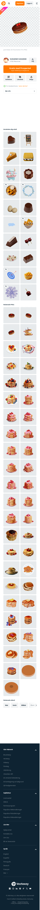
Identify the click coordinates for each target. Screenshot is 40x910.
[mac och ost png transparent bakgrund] (11, 426)
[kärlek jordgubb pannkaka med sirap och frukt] (11, 551)
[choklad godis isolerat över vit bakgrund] (11, 223)
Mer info (8, 89)
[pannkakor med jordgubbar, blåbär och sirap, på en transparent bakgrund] (11, 619)
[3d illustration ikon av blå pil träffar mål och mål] (11, 409)
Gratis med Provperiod (20, 69)
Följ (33, 61)
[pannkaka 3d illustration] (11, 483)
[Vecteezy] (3, 3)
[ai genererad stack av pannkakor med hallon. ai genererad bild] (11, 669)
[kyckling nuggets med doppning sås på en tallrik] (11, 240)
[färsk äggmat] (11, 274)
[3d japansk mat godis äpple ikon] (11, 359)
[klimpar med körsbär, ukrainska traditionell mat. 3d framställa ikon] (11, 375)
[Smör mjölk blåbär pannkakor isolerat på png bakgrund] (11, 602)
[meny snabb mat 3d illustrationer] (11, 155)
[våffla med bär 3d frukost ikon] (11, 585)
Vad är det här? (23, 86)
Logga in (29, 3)
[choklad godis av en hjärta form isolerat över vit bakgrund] (11, 138)
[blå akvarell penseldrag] (11, 308)
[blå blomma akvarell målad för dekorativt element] (11, 443)
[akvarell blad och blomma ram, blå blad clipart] (11, 257)
